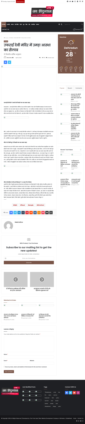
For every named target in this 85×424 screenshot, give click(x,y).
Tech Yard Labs (34, 418)
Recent (70, 88)
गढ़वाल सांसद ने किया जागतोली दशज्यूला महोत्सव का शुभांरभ (75, 116)
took (57, 403)
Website (32, 360)
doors (50, 395)
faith (15, 205)
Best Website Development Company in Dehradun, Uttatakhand (55, 418)
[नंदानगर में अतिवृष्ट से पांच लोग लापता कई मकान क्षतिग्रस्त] (11, 308)
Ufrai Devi (41, 205)
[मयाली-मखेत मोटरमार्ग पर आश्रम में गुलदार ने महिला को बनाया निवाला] (25, 401)
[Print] (51, 212)
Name (6, 354)
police (57, 397)
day (59, 392)
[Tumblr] (23, 212)
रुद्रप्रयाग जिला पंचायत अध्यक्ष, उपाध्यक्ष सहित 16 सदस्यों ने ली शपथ (65, 182)
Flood (23, 205)
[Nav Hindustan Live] (42, 11)
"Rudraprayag (48, 392)
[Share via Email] (47, 212)
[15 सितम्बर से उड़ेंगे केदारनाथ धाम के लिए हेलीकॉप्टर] (46, 308)
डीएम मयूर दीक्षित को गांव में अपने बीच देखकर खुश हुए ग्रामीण (75, 106)
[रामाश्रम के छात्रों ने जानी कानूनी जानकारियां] (76, 175)
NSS (53, 397)
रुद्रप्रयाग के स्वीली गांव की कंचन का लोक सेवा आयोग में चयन (76, 96)
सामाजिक (33, 24)
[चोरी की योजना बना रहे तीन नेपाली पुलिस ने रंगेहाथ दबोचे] (38, 401)
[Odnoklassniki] (39, 212)
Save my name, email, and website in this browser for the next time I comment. (26, 366)
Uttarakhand (47, 406)
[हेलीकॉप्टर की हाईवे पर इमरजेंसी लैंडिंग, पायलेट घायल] (32, 401)
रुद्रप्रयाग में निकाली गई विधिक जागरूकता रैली (27, 315)
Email (6, 360)
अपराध (12, 24)
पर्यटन (21, 24)
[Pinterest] (27, 212)
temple (31, 205)
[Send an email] (12, 57)
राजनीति (8, 24)
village (54, 406)
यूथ (23, 24)
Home (6, 37)
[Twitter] (9, 62)
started (46, 403)
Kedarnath (47, 397)
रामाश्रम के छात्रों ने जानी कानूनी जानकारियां (75, 181)
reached (46, 400)
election (55, 395)
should (56, 400)
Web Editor (9, 57)
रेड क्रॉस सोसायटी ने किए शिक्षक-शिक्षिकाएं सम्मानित (75, 126)
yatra (59, 406)
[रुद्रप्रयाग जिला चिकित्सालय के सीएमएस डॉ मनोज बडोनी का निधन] (38, 397)
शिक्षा (26, 24)
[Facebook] (5, 62)
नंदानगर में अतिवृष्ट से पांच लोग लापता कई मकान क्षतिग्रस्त (11, 316)
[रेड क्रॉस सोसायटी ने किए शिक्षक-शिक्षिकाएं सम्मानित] (65, 126)
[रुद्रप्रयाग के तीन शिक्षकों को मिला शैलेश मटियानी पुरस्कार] (65, 136)
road (52, 400)
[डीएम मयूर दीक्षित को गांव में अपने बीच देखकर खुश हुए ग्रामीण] (65, 106)
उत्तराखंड (3, 24)
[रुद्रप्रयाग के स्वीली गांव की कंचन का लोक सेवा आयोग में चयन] (65, 96)
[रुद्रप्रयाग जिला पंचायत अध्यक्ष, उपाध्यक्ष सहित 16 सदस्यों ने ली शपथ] (65, 175)
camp (54, 392)
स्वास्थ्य (37, 24)
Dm (45, 395)
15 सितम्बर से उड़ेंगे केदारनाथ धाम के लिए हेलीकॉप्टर (45, 316)
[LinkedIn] (19, 212)
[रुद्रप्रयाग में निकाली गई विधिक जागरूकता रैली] (28, 308)
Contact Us (5, 29)
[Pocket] (43, 212)
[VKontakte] (35, 212)
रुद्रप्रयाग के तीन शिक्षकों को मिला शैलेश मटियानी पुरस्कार (75, 136)
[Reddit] (31, 212)
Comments (79, 88)
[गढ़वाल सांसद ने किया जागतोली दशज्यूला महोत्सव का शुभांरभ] (65, 116)
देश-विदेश (17, 24)
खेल (29, 24)
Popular (62, 88)
